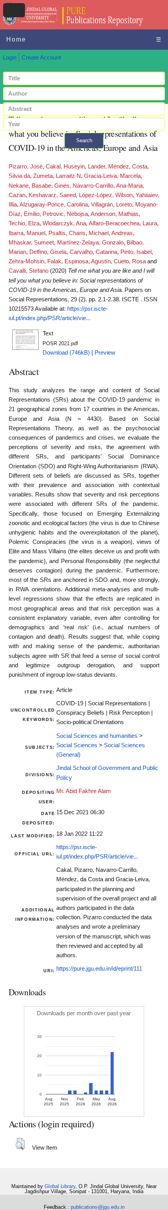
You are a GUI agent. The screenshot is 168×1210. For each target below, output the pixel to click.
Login (9, 57)
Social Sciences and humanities (97, 736)
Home (16, 39)
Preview (105, 353)
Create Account (41, 57)
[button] (20, 1144)
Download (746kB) (66, 353)
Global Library (60, 1186)
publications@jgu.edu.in (98, 1207)
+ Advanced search (84, 153)
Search (84, 140)
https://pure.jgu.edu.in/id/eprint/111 (99, 968)
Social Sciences (76, 745)
